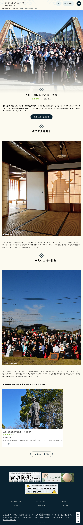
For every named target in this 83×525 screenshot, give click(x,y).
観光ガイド (65, 501)
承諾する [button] (78, 517)
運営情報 (65, 505)
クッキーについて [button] (9, 520)
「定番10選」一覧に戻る (41, 454)
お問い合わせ (41, 505)
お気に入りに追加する (41, 117)
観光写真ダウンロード (17, 501)
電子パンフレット (41, 501)
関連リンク (17, 505)
